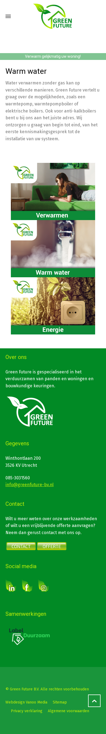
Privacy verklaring (26, 711)
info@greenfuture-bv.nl (29, 484)
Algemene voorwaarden (68, 711)
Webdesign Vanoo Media (26, 702)
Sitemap (60, 702)
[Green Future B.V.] (53, 16)
